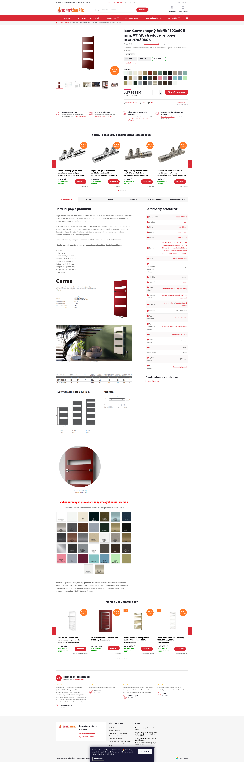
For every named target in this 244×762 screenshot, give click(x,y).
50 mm (177, 317)
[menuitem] (65, 18)
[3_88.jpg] (94, 548)
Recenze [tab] (89, 199)
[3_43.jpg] (104, 527)
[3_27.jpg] (72, 527)
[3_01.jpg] (61, 517)
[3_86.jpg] (83, 548)
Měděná (178, 245)
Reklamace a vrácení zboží (118, 733)
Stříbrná (183, 251)
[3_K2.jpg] (61, 558)
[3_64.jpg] (83, 538)
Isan (185, 222)
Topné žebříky (153, 381)
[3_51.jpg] (126, 527)
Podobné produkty (176, 199)
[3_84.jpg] (61, 548)
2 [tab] (120, 190)
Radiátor (178, 303)
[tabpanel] (72, 163)
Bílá (180, 242)
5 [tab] (125, 190)
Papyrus (173, 248)
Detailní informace (130, 63)
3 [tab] (119, 658)
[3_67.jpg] (94, 537)
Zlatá (181, 253)
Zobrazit (80, 649)
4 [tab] (123, 190)
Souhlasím (144, 751)
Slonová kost (175, 251)
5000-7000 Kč (181, 217)
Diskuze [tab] (111, 199)
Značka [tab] (133, 199)
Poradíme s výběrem (168, 117)
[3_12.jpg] (83, 517)
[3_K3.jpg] (72, 558)
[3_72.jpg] (115, 538)
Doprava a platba (69, 2)
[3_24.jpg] (126, 516)
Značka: (181, 102)
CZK (183, 2)
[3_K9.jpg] (88, 569)
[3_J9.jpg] (126, 548)
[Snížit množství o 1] (160, 93)
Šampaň (165, 253)
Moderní (184, 334)
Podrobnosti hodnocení (151, 44)
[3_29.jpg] (83, 527)
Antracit (164, 242)
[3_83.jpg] (126, 538)
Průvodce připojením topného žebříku (145, 729)
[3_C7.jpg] (104, 548)
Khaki (172, 245)
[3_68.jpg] (104, 538)
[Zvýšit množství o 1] (160, 91)
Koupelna (171, 289)
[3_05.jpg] (72, 517)
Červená (166, 245)
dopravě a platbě (80, 116)
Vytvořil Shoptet (183, 758)
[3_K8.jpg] (126, 558)
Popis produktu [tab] (66, 199)
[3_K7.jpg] (115, 558)
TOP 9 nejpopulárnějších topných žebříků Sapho (146, 739)
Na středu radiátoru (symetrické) (174, 326)
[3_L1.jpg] (99, 569)
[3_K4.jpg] (83, 558)
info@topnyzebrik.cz (90, 733)
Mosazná (165, 248)
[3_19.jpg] (94, 517)
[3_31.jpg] (94, 527)
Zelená (175, 253)
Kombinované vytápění (171, 295)
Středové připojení (180, 367)
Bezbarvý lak (173, 242)
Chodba (165, 289)
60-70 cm (183, 227)
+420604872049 (88, 737)
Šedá (170, 253)
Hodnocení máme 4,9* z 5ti (103, 116)
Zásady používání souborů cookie (120, 741)
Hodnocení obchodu (84, 2)
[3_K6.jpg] (104, 558)
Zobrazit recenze (78, 680)
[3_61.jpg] (61, 537)
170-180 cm (182, 232)
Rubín (178, 248)
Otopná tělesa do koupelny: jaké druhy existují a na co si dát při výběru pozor (146, 734)
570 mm (184, 317)
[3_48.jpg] (115, 527)
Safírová (166, 251)
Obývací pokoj (181, 289)
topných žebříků (133, 119)
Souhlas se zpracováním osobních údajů (120, 745)
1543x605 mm (144, 59)
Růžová (184, 248)
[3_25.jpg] (61, 527)
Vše (185, 259)
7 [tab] (126, 658)
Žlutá (185, 253)
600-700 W (182, 237)
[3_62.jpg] (72, 538)
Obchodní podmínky (115, 739)
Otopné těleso (169, 303)
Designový (176, 334)
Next (190, 164)
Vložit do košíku (178, 92)
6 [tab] (124, 658)
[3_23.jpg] (115, 517)
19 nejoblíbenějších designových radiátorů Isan (146, 743)
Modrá (184, 245)
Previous (54, 164)
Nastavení (98, 759)
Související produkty (154, 199)
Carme (174, 259)
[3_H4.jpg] (115, 548)
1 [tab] (118, 190)
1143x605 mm (130, 59)
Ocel (185, 282)
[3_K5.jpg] (94, 558)
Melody (180, 259)
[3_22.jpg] (104, 517)
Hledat (142, 10)
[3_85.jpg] (72, 548)
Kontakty (58, 2)
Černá (184, 242)
